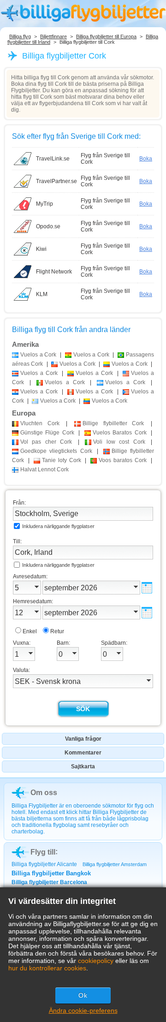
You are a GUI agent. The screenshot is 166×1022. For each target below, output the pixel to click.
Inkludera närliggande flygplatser (58, 526)
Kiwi (41, 249)
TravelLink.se (53, 158)
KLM (41, 294)
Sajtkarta (83, 766)
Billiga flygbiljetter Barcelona (49, 882)
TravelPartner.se (56, 181)
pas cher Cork (46, 442)
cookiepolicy (95, 960)
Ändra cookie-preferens (83, 1010)
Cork (39, 423)
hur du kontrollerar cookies (47, 968)
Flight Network (54, 271)
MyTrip (44, 204)
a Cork (38, 354)
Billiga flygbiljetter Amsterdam (115, 864)
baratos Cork (123, 460)
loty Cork (61, 460)
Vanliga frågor (83, 739)
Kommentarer (83, 752)
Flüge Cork (47, 432)
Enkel (30, 631)
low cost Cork (119, 442)
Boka (145, 158)
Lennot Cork (44, 469)
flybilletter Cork (113, 423)
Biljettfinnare (53, 36)
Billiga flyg (20, 36)
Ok (83, 995)
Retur (57, 631)
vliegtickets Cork (56, 451)
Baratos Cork (120, 432)
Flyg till (42, 852)
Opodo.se (48, 226)
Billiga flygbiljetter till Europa (106, 36)
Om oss (43, 792)
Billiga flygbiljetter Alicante (44, 864)
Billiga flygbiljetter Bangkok (51, 873)
